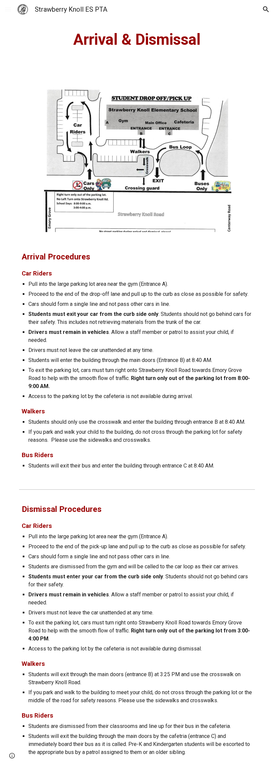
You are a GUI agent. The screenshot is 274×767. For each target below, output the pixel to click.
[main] (137, 40)
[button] (8, 9)
